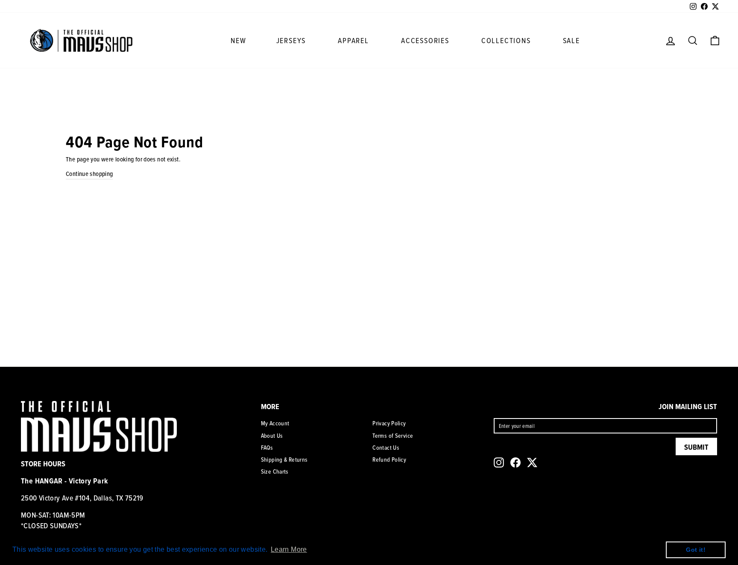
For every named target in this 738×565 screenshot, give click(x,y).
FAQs (267, 447)
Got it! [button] (696, 549)
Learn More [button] (289, 549)
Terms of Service (392, 435)
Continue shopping (89, 173)
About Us (272, 435)
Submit (696, 447)
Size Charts (275, 471)
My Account (275, 423)
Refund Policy (389, 459)
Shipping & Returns (284, 459)
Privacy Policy (389, 423)
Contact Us (385, 447)
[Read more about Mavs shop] (81, 40)
